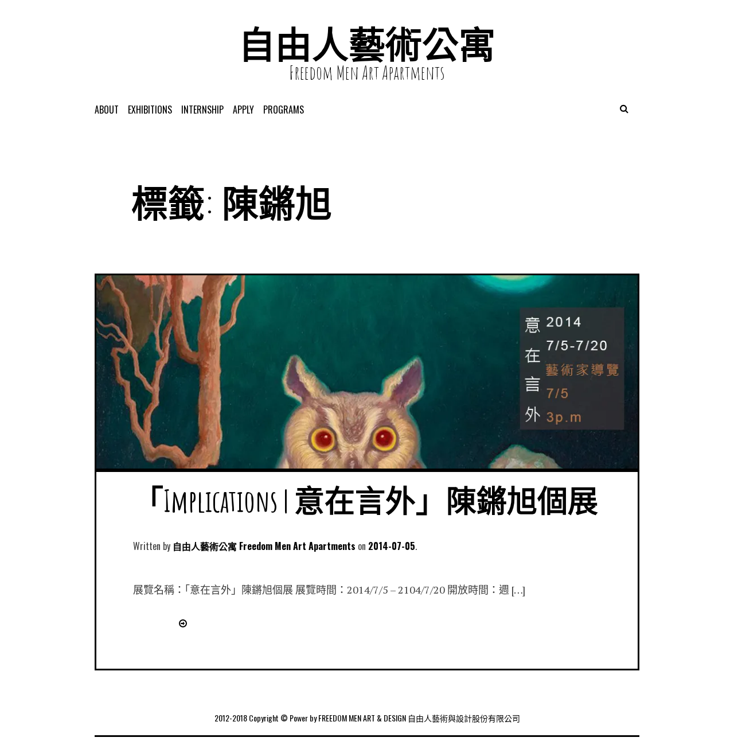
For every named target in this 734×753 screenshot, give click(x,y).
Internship (202, 109)
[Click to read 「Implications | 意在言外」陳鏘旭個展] (367, 465)
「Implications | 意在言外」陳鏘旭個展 (365, 500)
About (107, 109)
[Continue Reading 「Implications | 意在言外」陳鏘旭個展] (180, 623)
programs (283, 109)
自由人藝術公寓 (367, 44)
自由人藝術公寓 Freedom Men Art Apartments (264, 546)
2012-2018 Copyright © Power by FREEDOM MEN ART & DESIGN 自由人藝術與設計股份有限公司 (367, 718)
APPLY (243, 109)
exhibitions (150, 109)
